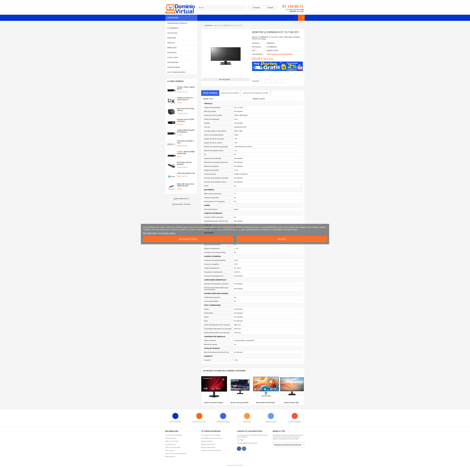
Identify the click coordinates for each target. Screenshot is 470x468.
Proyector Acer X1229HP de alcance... (185, 120)
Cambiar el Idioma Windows (211, 450)
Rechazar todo (188, 239)
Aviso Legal (169, 450)
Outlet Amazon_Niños (176, 72)
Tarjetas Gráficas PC (208, 444)
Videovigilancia (173, 67)
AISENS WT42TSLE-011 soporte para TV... (185, 99)
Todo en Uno (172, 33)
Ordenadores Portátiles (177, 23)
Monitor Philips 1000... (292, 402)
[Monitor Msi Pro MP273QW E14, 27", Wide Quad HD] (266, 375)
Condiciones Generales (173, 435)
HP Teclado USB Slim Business (184, 163)
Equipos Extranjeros (208, 447)
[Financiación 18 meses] (181, 204)
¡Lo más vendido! (175, 81)
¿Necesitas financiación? (256, 93)
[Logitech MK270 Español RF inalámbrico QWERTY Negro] (171, 137)
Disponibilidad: (257, 54)
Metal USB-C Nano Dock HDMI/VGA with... (185, 185)
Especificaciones (230, 93)
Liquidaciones (173, 62)
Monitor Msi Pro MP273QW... (266, 402)
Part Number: (256, 47)
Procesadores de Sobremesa (211, 438)
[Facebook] (239, 448)
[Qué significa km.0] (181, 199)
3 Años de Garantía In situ (186, 173)
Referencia (256, 43)
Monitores (171, 38)
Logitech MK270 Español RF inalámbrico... (186, 131)
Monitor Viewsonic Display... (214, 402)
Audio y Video (172, 57)
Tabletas (171, 43)
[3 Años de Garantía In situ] (171, 180)
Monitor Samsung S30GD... (240, 402)
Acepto (282, 239)
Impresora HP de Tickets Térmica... (185, 109)
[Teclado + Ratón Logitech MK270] (171, 94)
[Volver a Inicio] (201, 25)
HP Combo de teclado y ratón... (185, 142)
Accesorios (172, 53)
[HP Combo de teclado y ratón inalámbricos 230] (171, 148)
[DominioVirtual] (180, 13)
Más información (150, 233)
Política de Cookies (172, 441)
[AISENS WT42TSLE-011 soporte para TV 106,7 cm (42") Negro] (171, 105)
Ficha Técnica (210, 93)
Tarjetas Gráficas (207, 441)
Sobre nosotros (170, 438)
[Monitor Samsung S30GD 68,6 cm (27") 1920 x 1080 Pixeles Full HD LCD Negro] (240, 375)
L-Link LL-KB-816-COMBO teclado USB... (186, 152)
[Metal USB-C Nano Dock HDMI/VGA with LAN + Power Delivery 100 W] (171, 191)
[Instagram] (244, 448)
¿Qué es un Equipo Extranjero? (176, 453)
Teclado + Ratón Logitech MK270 (186, 88)
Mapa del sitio (170, 456)
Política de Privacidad (172, 447)
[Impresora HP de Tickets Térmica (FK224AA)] (171, 115)
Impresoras (172, 48)
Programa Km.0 (170, 444)
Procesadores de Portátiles (210, 435)
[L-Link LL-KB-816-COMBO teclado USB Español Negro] (171, 159)
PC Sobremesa (173, 28)
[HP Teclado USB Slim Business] (171, 169)
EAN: (253, 50)
